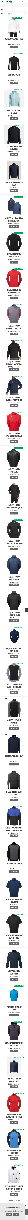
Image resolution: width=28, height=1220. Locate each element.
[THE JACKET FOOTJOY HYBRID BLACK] (14, 242)
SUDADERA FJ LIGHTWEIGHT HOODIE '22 (14, 1044)
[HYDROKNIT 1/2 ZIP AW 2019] (14, 995)
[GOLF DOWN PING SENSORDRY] (14, 959)
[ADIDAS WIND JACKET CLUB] (14, 27)
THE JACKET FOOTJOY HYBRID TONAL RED (14, 291)
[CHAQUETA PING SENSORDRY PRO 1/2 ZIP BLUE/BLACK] (14, 816)
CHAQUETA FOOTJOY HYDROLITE (14, 470)
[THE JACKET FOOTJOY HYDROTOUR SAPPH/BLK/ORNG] (14, 1138)
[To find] (25, 1)
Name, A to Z (3, 13)
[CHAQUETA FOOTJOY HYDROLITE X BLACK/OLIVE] (14, 493)
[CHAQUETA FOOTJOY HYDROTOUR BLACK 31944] (14, 529)
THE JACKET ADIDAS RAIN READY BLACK (14, 147)
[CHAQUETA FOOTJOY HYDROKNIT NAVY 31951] (14, 385)
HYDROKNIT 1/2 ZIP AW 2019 (14, 1008)
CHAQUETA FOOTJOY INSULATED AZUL (14, 578)
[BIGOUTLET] (12, 1)
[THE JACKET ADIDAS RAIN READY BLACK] (14, 134)
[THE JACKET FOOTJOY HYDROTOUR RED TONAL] (14, 1103)
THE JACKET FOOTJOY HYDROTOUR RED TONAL (14, 1116)
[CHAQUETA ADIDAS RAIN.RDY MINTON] (14, 99)
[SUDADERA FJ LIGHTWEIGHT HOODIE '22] (14, 1031)
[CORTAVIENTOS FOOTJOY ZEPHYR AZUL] (14, 887)
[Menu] (2, 1)
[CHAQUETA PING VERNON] (14, 852)
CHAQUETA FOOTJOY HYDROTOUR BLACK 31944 (14, 542)
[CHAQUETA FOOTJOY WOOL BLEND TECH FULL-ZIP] (14, 672)
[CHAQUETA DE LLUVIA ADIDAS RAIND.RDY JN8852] (14, 206)
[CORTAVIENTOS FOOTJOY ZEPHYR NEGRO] (14, 923)
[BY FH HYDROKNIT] (14, 63)
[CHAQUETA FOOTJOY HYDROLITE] (14, 457)
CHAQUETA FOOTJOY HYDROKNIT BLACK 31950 (14, 363)
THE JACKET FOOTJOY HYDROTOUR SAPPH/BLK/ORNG (14, 1153)
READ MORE (9, 1214)
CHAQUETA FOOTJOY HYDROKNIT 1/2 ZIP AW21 (14, 327)
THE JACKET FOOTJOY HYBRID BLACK (14, 255)
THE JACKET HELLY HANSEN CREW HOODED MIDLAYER (14, 1187)
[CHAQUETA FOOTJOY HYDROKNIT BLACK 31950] (14, 350)
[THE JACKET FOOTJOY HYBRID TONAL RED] (14, 278)
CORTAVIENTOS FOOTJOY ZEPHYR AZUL (14, 900)
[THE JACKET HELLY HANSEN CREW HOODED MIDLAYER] (14, 1174)
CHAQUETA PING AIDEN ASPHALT (14, 721)
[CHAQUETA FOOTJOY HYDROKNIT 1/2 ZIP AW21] (14, 314)
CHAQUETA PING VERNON (14, 864)
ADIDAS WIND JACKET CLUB (14, 39)
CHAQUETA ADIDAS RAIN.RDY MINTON (14, 112)
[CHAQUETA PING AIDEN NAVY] (14, 744)
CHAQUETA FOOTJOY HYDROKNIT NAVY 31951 (14, 398)
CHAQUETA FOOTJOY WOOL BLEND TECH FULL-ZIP (14, 685)
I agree (16, 1214)
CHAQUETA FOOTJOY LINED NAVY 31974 (14, 649)
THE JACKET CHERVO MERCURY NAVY (14, 1080)
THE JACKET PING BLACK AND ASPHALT (14, 793)
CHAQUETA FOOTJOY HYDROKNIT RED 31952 (14, 434)
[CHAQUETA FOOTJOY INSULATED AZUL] (14, 565)
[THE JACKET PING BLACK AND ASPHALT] (14, 780)
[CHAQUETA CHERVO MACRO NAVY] (14, 170)
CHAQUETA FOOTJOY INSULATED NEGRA (14, 614)
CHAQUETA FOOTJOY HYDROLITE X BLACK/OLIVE (14, 506)
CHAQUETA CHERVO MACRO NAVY (14, 183)
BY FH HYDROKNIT (14, 75)
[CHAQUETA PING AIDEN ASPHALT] (14, 708)
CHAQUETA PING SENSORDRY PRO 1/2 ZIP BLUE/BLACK (14, 829)
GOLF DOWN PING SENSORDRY (14, 972)
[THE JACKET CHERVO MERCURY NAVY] (14, 1067)
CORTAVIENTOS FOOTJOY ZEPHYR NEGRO (14, 936)
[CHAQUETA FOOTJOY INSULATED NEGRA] (14, 601)
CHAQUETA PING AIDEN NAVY (14, 756)
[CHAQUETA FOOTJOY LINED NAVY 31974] (14, 636)
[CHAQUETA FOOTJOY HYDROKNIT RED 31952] (14, 421)
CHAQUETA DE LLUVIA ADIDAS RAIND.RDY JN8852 (14, 219)
